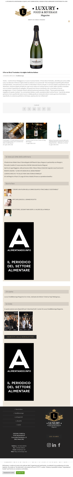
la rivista (9, 304)
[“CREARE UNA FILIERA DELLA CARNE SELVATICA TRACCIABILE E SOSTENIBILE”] (7, 192)
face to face (10, 183)
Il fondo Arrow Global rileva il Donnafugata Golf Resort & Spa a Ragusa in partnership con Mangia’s (33, 162)
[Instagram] (49, 445)
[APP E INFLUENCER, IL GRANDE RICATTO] (7, 202)
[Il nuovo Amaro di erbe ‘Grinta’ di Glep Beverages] (36, 124)
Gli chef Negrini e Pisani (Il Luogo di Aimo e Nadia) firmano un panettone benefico (28, 177)
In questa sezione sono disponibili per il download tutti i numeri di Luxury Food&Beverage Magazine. (33, 309)
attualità (19, 421)
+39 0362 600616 (20, 448)
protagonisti (19, 417)
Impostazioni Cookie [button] (9, 473)
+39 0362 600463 (21, 446)
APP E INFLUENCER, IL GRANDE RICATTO (24, 200)
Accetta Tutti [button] (20, 473)
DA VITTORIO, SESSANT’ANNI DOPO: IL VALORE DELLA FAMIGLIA (31, 210)
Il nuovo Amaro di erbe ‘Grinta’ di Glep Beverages (36, 141)
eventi (19, 425)
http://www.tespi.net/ (20, 452)
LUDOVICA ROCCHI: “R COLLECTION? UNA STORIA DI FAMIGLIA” (23, 174)
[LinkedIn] (54, 445)
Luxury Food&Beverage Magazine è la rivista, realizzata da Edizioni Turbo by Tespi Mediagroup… (32, 297)
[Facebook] (59, 445)
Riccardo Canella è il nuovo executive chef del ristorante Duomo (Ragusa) (26, 165)
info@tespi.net (21, 450)
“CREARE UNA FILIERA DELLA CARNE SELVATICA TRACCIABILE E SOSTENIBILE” (35, 189)
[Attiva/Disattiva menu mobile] (69, 21)
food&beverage (20, 76)
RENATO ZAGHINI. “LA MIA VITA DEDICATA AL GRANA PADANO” (22, 171)
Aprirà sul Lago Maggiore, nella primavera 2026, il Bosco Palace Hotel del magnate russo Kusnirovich (33, 168)
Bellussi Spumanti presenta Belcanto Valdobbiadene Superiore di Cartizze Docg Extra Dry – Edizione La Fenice (59, 141)
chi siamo (9, 291)
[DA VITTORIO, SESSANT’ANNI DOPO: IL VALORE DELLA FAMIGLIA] (7, 212)
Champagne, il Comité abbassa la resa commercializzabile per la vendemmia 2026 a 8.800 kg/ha (13, 141)
